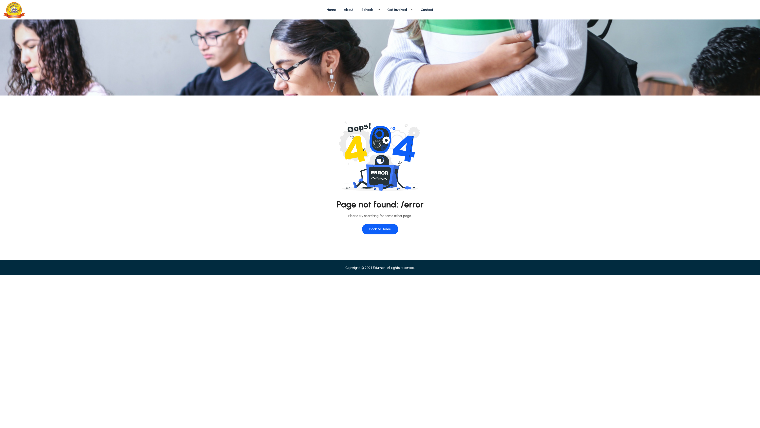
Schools (367, 10)
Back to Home (380, 229)
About (348, 10)
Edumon (379, 268)
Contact (427, 10)
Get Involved (397, 10)
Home (331, 10)
